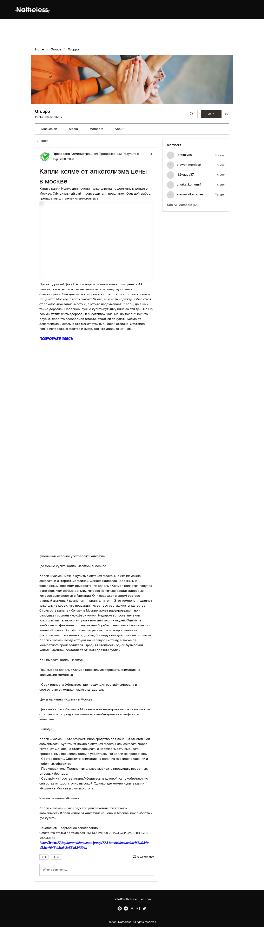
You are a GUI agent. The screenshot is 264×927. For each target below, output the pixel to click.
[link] (49, 129)
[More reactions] (56, 857)
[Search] (191, 114)
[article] (96, 514)
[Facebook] (132, 908)
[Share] (151, 154)
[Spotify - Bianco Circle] (120, 908)
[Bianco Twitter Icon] (144, 908)
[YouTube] (126, 908)
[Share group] (226, 113)
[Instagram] (138, 908)
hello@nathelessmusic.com (132, 899)
